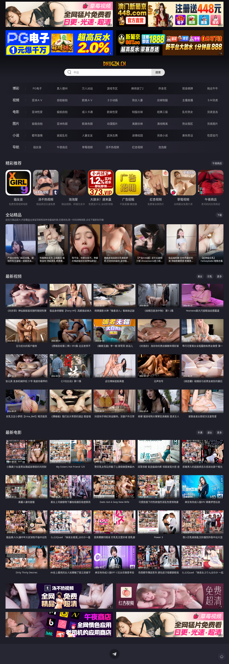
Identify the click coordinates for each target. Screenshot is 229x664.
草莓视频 (87, 147)
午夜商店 (62, 147)
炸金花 (162, 88)
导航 (16, 147)
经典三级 (162, 112)
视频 (16, 100)
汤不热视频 (112, 147)
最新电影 (14, 432)
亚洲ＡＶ (37, 100)
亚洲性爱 (37, 112)
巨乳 (209, 276)
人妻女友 (87, 135)
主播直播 (187, 100)
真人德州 (62, 88)
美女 (200, 276)
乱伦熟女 (187, 112)
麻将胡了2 (137, 88)
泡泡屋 (162, 147)
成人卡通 (87, 112)
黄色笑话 (187, 135)
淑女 (209, 432)
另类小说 (162, 135)
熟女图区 (187, 124)
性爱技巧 (212, 135)
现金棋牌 (187, 88)
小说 (16, 135)
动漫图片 (112, 124)
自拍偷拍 (62, 100)
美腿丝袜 (137, 124)
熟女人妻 (137, 100)
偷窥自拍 (37, 124)
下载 (219, 215)
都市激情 (37, 135)
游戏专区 (112, 88)
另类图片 (212, 124)
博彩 (16, 88)
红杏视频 (137, 147)
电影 (16, 112)
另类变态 (212, 112)
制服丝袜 (137, 112)
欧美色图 (87, 124)
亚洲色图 (62, 124)
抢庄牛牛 (212, 88)
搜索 (158, 72)
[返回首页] (222, 657)
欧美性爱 (112, 112)
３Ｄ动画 (112, 100)
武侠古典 (112, 135)
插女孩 (37, 147)
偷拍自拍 (62, 112)
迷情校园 (137, 135)
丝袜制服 (162, 100)
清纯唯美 (162, 124)
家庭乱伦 (62, 135)
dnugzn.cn (114, 63)
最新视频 (14, 276)
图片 (16, 123)
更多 (219, 276)
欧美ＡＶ (87, 100)
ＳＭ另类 (212, 100)
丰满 (200, 432)
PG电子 (37, 88)
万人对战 (87, 88)
